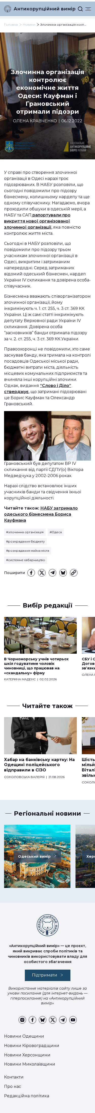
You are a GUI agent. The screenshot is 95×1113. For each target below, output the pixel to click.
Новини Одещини (24, 1036)
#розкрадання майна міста (27, 550)
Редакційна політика (26, 1095)
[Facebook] (31, 573)
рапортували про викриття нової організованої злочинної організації (37, 221)
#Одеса (56, 532)
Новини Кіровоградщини (31, 1045)
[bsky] (63, 573)
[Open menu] (88, 8)
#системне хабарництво (25, 560)
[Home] (7, 8)
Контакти (14, 1077)
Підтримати (44, 975)
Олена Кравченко (35, 121)
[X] (42, 573)
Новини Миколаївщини (29, 1064)
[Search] (80, 8)
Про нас (12, 1086)
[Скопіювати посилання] (74, 573)
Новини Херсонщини (27, 1055)
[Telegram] (52, 573)
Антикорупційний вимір (44, 9)
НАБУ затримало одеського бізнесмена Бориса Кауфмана (41, 514)
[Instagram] (22, 1020)
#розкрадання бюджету (25, 541)
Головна (11, 24)
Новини (29, 24)
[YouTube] (73, 1020)
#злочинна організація (25, 532)
